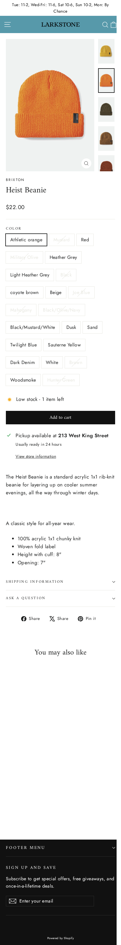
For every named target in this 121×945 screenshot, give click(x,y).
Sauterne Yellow (64, 344)
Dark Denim (22, 362)
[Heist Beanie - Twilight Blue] (35, 811)
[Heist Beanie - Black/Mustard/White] (16, 811)
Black (66, 274)
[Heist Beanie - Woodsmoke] (67, 811)
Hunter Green (61, 380)
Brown (75, 362)
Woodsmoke (23, 380)
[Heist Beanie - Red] (22, 805)
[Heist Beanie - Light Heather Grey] (41, 805)
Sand (92, 327)
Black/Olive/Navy (61, 310)
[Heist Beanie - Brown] (61, 811)
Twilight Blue (23, 344)
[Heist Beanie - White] (54, 811)
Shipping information (35, 582)
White (52, 362)
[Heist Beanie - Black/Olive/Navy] (9, 811)
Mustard (61, 239)
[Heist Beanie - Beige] (61, 805)
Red (85, 239)
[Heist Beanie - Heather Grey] (35, 805)
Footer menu (25, 848)
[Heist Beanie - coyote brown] (54, 805)
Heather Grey (63, 257)
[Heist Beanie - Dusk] (22, 811)
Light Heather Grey (29, 274)
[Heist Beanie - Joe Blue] (67, 805)
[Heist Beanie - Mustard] (16, 805)
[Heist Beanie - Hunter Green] (74, 811)
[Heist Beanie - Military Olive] (28, 805)
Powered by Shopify (60, 938)
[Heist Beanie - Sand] (28, 811)
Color (14, 229)
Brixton (15, 179)
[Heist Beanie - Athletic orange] (9, 805)
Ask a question (26, 598)
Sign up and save (31, 867)
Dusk (71, 327)
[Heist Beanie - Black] (48, 805)
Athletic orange (26, 239)
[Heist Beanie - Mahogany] (74, 805)
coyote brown (24, 292)
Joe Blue (81, 292)
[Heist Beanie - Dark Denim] (48, 811)
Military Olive (24, 257)
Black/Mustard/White (32, 327)
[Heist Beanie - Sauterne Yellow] (41, 811)
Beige (56, 292)
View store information (36, 456)
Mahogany (21, 310)
